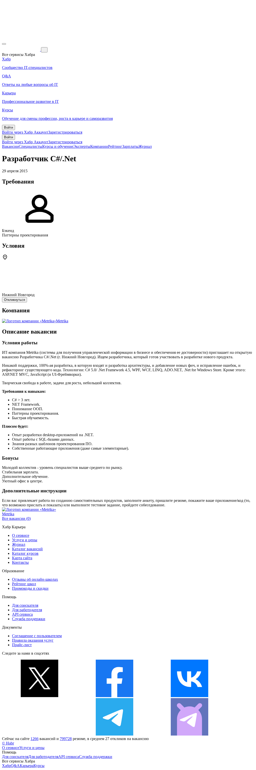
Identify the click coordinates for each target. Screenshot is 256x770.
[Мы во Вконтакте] (189, 696)
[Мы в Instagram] (39, 734)
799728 (66, 739)
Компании (99, 146)
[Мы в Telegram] (114, 734)
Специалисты (30, 146)
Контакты (20, 562)
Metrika (62, 321)
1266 (34, 739)
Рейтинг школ (24, 584)
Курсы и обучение (57, 146)
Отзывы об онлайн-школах (35, 579)
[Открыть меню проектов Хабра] (4, 44)
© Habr (8, 743)
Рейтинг (115, 146)
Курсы (39, 766)
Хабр (6, 766)
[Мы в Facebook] (114, 696)
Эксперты (81, 146)
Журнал (145, 146)
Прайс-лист (22, 645)
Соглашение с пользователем (37, 636)
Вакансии (10, 146)
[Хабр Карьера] (21, 49)
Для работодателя (27, 610)
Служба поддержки (28, 619)
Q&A (15, 766)
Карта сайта (22, 558)
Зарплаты (130, 146)
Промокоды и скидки (30, 588)
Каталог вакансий (27, 549)
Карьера (27, 766)
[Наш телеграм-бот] (189, 734)
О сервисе (20, 535)
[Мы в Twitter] (39, 696)
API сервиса (22, 614)
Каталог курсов (25, 553)
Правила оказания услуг (33, 640)
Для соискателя (25, 605)
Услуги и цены (24, 540)
